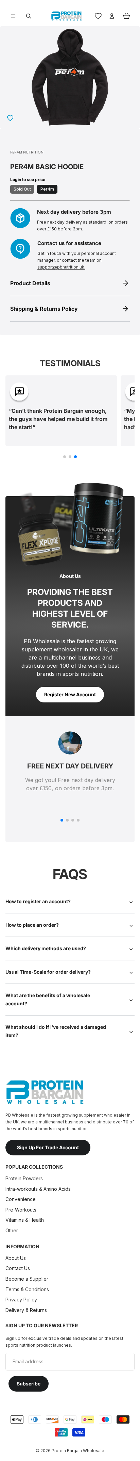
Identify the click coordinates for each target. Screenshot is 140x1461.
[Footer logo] (44, 1092)
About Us (15, 1258)
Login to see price (27, 179)
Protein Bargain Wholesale (78, 1450)
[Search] (28, 16)
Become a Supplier (26, 1279)
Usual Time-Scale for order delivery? (48, 972)
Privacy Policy (21, 1299)
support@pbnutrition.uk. (61, 267)
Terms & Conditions (27, 1289)
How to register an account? (38, 901)
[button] (64, 456)
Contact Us (17, 1268)
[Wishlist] (98, 16)
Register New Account (70, 694)
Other (11, 1230)
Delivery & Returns (26, 1310)
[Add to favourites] (10, 118)
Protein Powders (24, 1178)
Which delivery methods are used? (45, 948)
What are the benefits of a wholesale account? (47, 999)
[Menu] (13, 16)
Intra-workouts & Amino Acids (38, 1189)
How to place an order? (32, 925)
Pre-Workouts (20, 1210)
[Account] (112, 16)
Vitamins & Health (24, 1220)
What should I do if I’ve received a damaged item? (55, 1031)
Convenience (20, 1199)
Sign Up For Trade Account (48, 1147)
